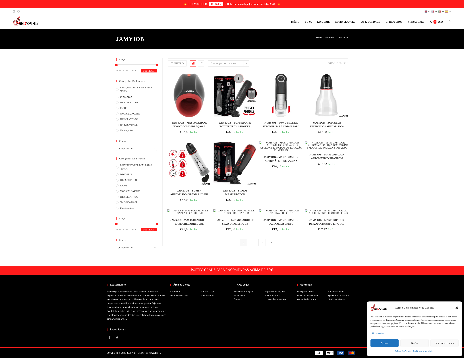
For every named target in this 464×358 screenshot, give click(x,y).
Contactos (175, 292)
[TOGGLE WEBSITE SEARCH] (450, 22)
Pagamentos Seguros (275, 292)
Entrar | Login (208, 292)
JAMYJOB (342, 37)
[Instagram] (117, 337)
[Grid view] (193, 63)
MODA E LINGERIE (130, 113)
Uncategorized (127, 130)
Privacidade (239, 295)
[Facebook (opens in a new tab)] (14, 11)
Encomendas (207, 295)
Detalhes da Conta (179, 295)
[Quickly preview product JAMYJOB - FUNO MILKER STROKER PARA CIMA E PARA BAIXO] (301, 80)
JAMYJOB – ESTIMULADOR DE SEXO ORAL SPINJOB (235, 222)
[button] (457, 308)
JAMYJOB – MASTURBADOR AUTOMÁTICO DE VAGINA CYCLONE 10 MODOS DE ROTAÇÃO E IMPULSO (281, 159)
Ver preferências (444, 343)
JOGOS (123, 108)
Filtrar (149, 71)
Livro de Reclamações (275, 299)
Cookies (238, 299)
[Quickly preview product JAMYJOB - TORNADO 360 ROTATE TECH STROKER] (255, 80)
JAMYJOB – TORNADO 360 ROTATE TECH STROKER (235, 124)
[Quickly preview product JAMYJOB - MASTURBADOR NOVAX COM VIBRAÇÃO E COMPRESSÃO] (209, 80)
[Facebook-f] (109, 337)
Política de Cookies (403, 351)
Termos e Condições (243, 292)
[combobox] (136, 148)
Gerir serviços (378, 333)
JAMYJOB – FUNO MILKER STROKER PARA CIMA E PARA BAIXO (281, 124)
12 (337, 63)
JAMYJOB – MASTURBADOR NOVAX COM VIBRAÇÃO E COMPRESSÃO (189, 124)
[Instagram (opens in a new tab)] (18, 11)
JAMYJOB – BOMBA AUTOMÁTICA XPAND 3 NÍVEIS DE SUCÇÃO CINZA (189, 192)
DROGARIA (126, 96)
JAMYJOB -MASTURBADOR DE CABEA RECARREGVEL (189, 222)
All (346, 63)
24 (341, 63)
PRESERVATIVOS (129, 119)
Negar (414, 343)
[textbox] (136, 148)
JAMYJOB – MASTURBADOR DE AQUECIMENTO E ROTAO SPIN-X (327, 222)
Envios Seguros (272, 295)
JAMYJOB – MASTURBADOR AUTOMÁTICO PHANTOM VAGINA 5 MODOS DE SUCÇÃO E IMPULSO (327, 156)
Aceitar (384, 343)
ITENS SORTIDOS (129, 102)
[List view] (201, 63)
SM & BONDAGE (129, 124)
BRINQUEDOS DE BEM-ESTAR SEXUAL (136, 89)
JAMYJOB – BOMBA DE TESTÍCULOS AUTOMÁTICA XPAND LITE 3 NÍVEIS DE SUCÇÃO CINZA (327, 124)
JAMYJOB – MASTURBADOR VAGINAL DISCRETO (281, 222)
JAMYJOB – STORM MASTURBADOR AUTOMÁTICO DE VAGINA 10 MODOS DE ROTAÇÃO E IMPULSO (235, 192)
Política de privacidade (422, 351)
